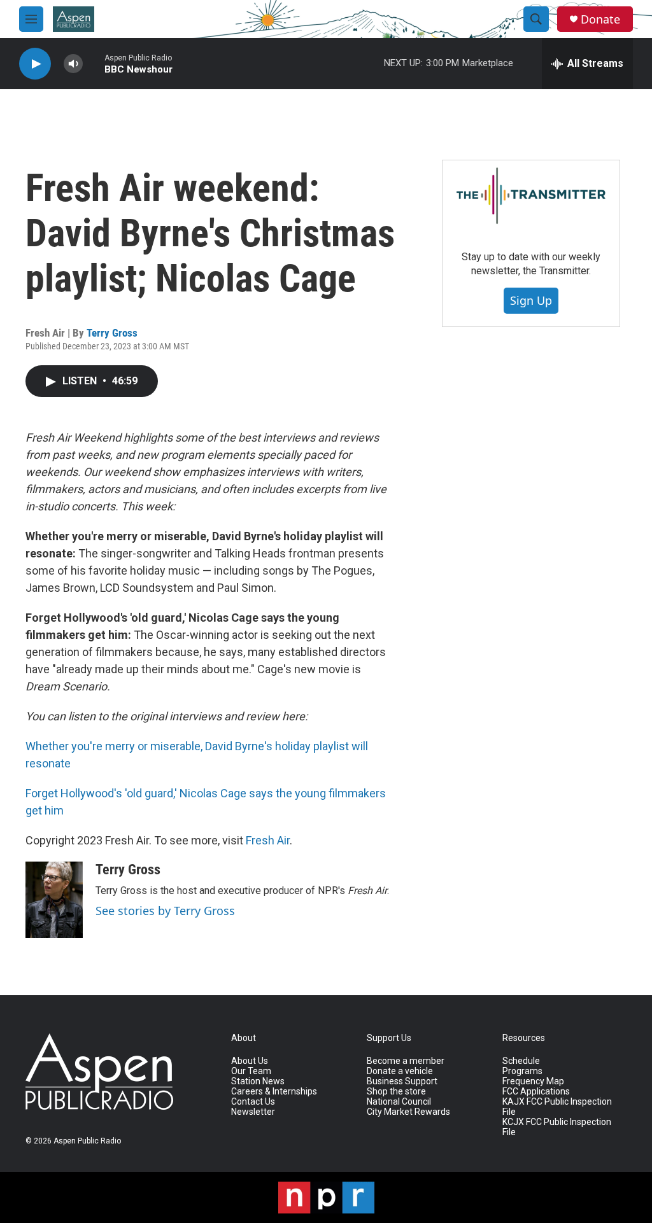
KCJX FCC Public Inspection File (556, 1127)
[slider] (94, 63)
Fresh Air (268, 840)
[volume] (73, 64)
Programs (522, 1071)
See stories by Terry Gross (165, 910)
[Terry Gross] (54, 900)
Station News (258, 1081)
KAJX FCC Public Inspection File (557, 1107)
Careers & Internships (274, 1091)
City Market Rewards (408, 1112)
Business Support (402, 1081)
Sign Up (531, 300)
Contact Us (253, 1102)
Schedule (521, 1061)
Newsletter (253, 1112)
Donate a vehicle (400, 1071)
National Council (399, 1102)
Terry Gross (112, 332)
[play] (35, 64)
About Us (249, 1061)
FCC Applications (536, 1091)
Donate (600, 19)
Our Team (251, 1071)
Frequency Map (533, 1081)
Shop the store (396, 1091)
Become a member (405, 1061)
